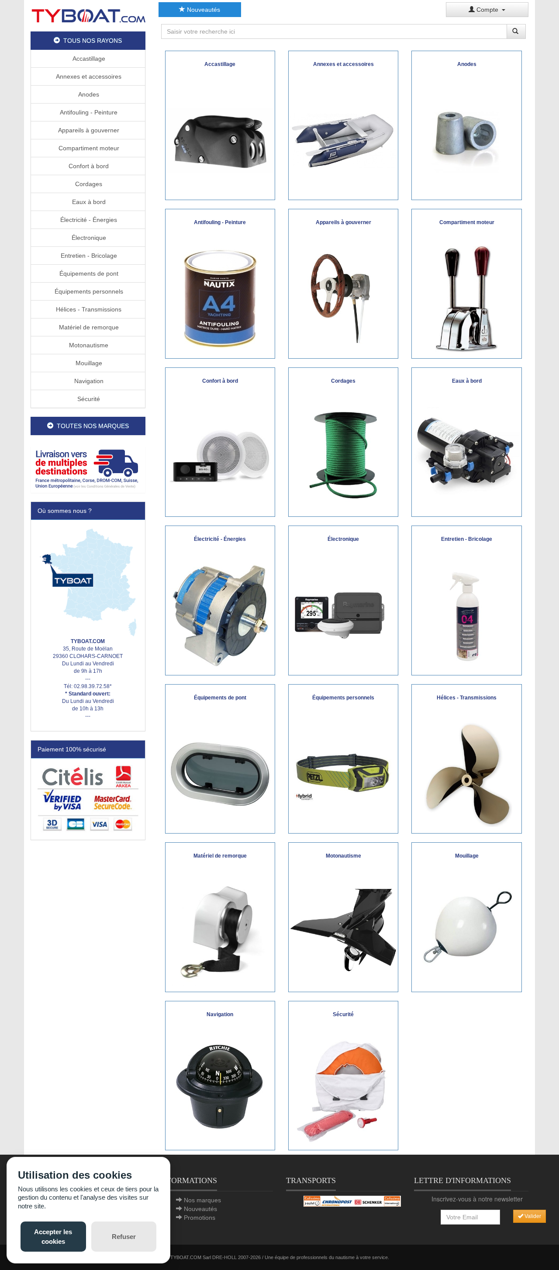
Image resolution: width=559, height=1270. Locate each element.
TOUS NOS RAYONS (91, 40)
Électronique (88, 237)
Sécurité (88, 398)
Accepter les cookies (53, 1236)
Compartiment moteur (88, 148)
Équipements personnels (88, 291)
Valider (532, 1216)
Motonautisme (87, 345)
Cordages (87, 183)
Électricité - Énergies (88, 219)
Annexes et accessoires (87, 76)
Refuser (124, 1236)
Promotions (199, 1217)
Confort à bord (88, 166)
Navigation (88, 380)
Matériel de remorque (88, 327)
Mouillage (88, 363)
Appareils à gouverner (87, 130)
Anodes (87, 94)
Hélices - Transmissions (87, 309)
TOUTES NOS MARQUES (91, 425)
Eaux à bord (88, 201)
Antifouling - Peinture (87, 112)
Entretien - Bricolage (88, 255)
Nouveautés (202, 9)
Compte (488, 9)
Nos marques (202, 1200)
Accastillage (88, 58)
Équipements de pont (88, 273)
